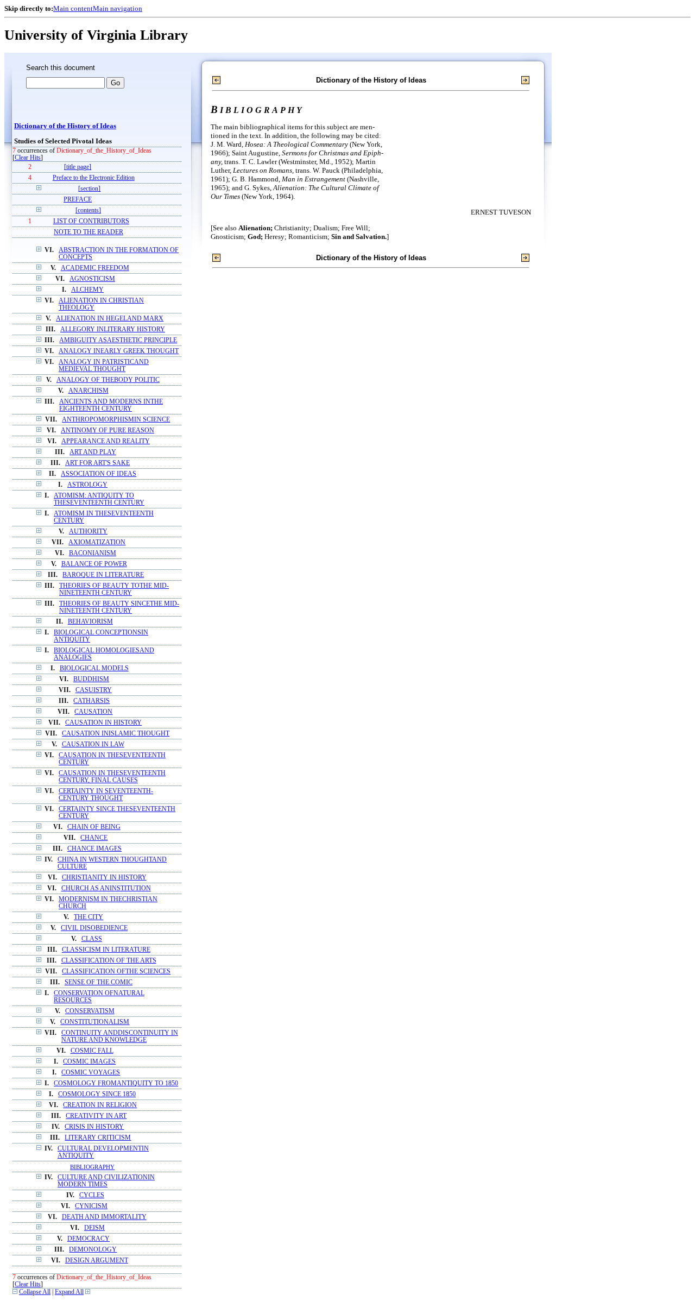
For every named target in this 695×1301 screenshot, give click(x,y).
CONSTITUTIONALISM (94, 1022)
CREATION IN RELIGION (100, 1105)
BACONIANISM (92, 553)
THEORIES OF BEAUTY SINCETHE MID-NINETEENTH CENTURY (119, 607)
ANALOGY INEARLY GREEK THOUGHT (119, 351)
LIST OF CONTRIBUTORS (91, 221)
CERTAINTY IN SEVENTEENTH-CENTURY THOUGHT (106, 795)
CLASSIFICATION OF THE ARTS (108, 960)
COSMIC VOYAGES (90, 1072)
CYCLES (91, 1195)
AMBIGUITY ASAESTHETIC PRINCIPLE (118, 340)
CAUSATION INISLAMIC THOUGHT (115, 733)
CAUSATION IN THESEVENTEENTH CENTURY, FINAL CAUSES (112, 777)
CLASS (91, 938)
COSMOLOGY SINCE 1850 (97, 1094)
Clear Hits (28, 157)
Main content (73, 8)
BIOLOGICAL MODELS (94, 668)
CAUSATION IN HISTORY (103, 722)
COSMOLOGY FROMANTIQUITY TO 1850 (116, 1083)
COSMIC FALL (92, 1050)
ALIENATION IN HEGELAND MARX (109, 318)
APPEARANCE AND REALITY (105, 441)
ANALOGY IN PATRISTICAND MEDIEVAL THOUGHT (104, 366)
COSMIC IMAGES (89, 1061)
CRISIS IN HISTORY (94, 1126)
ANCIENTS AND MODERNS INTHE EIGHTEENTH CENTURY (111, 405)
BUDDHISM (91, 679)
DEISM (94, 1227)
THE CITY (88, 917)
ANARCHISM (88, 390)
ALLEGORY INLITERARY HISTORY (112, 329)
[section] (89, 188)
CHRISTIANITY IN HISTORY (104, 877)
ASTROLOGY (87, 484)
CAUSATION (93, 711)
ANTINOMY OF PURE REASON (107, 430)
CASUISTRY (93, 690)
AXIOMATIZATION (96, 542)
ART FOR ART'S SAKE (97, 463)
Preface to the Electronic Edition (94, 177)
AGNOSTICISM (92, 278)
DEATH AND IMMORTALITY (104, 1217)
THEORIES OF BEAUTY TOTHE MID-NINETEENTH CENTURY (114, 589)
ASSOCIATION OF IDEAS (98, 473)
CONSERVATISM (90, 1011)
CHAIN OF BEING (94, 827)
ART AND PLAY (93, 452)
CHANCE (94, 837)
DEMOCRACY (88, 1238)
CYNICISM (91, 1206)
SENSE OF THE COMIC (98, 982)
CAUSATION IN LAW (93, 744)
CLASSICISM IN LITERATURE (106, 949)
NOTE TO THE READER (88, 232)
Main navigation (117, 8)
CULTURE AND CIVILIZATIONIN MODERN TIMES (106, 1181)
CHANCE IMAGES (94, 848)
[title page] (77, 167)
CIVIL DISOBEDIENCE (94, 928)
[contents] (88, 210)
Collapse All (34, 1292)
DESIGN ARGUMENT (96, 1260)
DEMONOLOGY (93, 1249)
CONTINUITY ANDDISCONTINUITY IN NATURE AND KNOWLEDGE (119, 1036)
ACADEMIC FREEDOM (95, 268)
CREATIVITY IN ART (96, 1116)
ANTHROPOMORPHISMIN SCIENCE (116, 419)
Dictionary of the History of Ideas (65, 126)
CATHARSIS (91, 701)
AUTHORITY (88, 531)
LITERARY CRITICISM (98, 1137)
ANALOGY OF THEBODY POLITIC (108, 380)
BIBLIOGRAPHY (92, 1167)
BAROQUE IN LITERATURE (103, 575)
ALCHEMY (87, 289)
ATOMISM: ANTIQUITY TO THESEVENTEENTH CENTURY (99, 499)
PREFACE (78, 199)
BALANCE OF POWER (94, 564)
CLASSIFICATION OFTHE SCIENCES (116, 971)
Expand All (69, 1292)
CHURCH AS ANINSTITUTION (106, 888)
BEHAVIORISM (90, 621)
